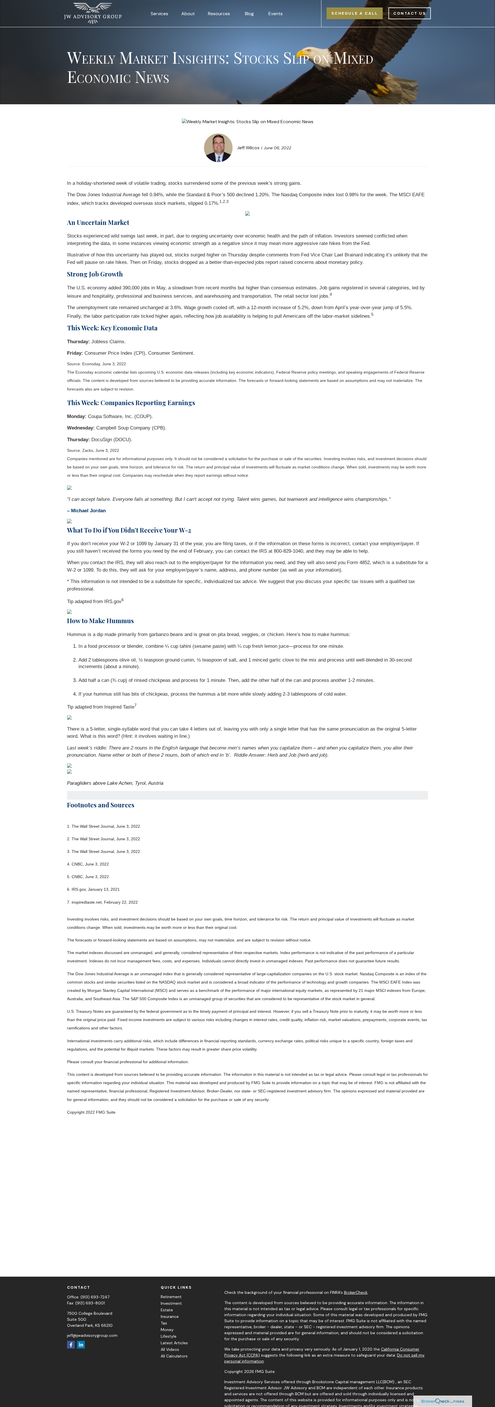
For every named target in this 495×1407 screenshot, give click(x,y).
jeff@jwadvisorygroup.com (92, 1335)
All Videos (170, 1349)
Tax (164, 1323)
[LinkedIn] (81, 1345)
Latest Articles (174, 1342)
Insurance (170, 1316)
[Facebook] (71, 1345)
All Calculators (174, 1356)
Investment (171, 1303)
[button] (159, 13)
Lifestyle (168, 1336)
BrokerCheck (356, 1292)
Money (167, 1329)
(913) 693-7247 (94, 1297)
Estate (167, 1309)
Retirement (171, 1296)
